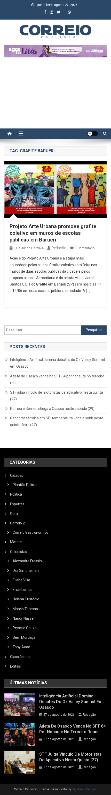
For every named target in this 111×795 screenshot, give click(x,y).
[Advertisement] (55, 95)
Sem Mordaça (24, 637)
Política (16, 494)
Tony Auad (21, 647)
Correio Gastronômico (30, 532)
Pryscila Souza (25, 628)
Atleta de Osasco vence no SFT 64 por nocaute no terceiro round (57, 379)
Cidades (16, 475)
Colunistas (18, 552)
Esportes (17, 504)
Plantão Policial (25, 485)
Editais (15, 666)
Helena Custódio (26, 599)
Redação (59, 248)
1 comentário (85, 248)
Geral (14, 514)
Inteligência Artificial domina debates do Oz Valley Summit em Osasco (57, 363)
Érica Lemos (23, 589)
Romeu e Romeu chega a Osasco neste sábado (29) (52, 409)
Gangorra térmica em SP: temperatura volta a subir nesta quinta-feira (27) (56, 421)
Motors (16, 542)
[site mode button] (93, 133)
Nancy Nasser (24, 618)
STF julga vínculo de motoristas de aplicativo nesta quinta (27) (56, 395)
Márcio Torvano (25, 609)
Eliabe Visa (21, 580)
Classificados (20, 657)
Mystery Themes (84, 789)
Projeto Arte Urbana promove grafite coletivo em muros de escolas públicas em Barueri (53, 233)
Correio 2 (17, 523)
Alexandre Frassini (28, 561)
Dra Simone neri (26, 570)
